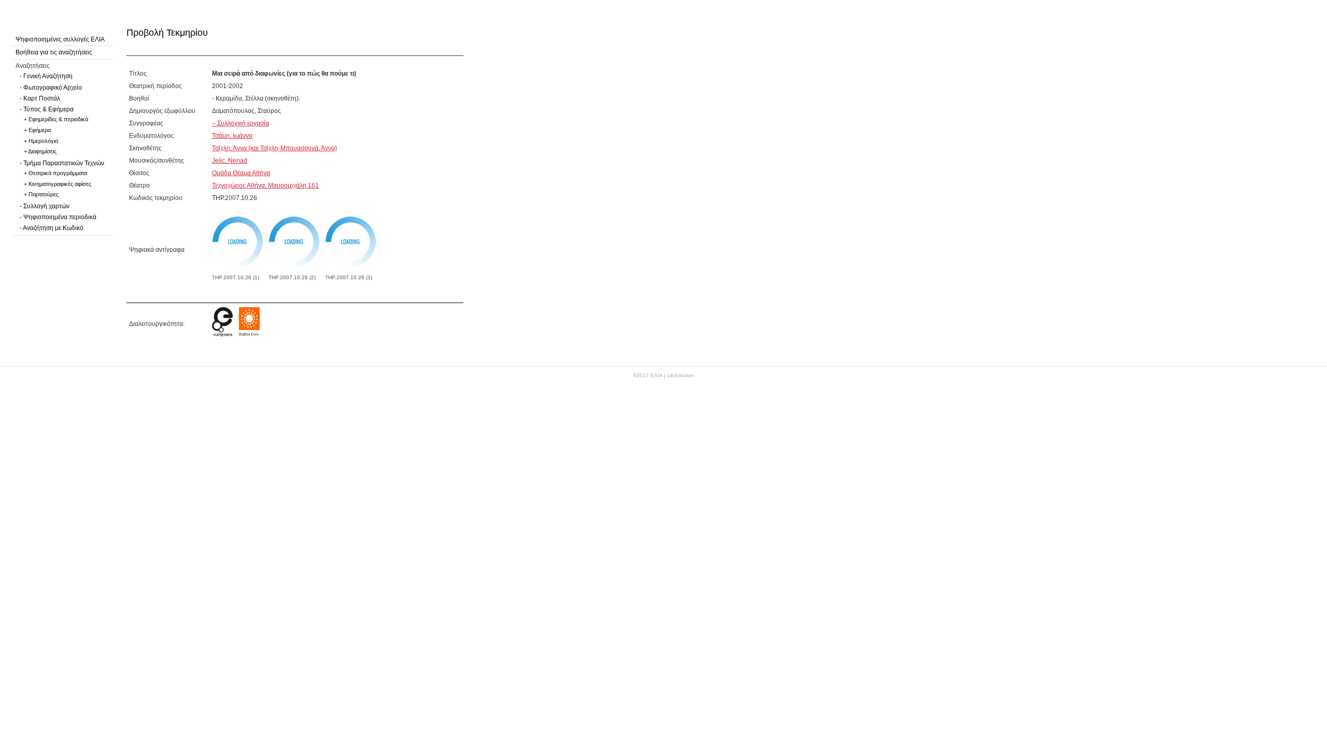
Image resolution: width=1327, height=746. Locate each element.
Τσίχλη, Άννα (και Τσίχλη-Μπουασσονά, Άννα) (274, 148)
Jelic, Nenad (229, 160)
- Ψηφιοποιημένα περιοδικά (58, 217)
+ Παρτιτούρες (41, 194)
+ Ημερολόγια (41, 141)
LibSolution (680, 375)
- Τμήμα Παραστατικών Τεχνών (62, 163)
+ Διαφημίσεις (40, 151)
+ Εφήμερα (37, 130)
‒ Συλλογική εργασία (240, 123)
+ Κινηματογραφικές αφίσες (57, 184)
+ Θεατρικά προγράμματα (55, 173)
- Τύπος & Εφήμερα (47, 109)
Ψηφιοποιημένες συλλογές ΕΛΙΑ (60, 39)
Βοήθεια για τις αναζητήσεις (54, 52)
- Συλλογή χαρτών (44, 206)
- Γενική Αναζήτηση (46, 76)
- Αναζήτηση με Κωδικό (51, 228)
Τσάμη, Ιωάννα (232, 135)
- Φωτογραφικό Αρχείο (51, 87)
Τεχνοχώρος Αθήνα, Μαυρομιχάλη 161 (265, 185)
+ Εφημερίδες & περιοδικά (56, 119)
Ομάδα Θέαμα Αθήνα (241, 173)
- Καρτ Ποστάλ (40, 98)
